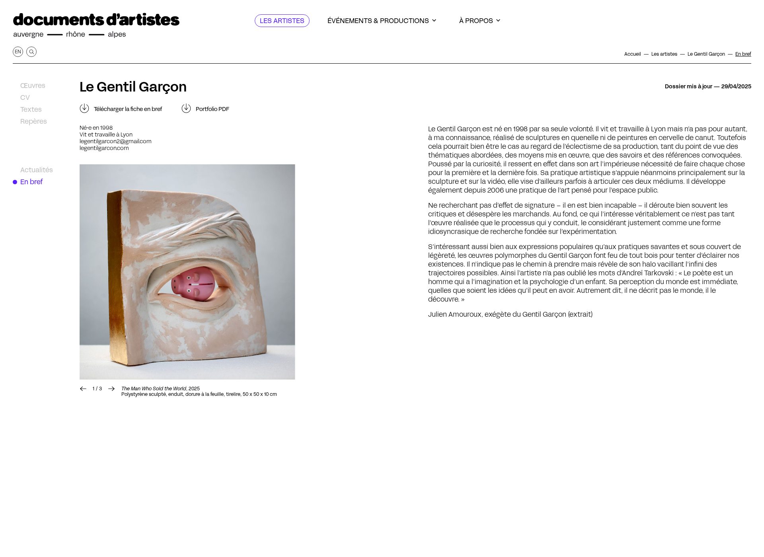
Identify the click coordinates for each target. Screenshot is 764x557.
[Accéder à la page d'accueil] (96, 26)
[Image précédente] (83, 389)
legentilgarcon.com (104, 148)
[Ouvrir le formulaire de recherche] (31, 52)
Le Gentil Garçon (133, 86)
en (18, 51)
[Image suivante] (241, 272)
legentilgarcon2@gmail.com (116, 141)
